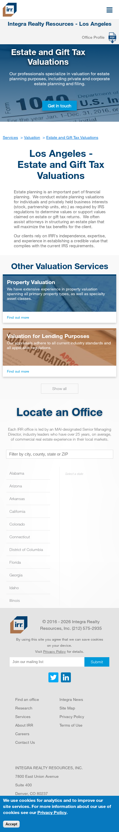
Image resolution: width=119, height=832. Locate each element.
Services (22, 716)
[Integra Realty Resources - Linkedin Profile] (65, 681)
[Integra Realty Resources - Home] (18, 624)
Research (23, 708)
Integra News (71, 699)
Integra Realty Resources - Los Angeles (60, 24)
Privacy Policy (54, 651)
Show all (59, 388)
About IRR (24, 725)
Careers (22, 733)
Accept (11, 824)
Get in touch (59, 105)
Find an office (27, 699)
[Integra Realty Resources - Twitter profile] (54, 681)
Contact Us (25, 742)
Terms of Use (71, 725)
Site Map (67, 708)
